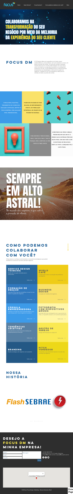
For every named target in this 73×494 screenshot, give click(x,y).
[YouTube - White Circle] (48, 457)
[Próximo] (65, 402)
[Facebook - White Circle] (46, 457)
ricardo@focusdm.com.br (49, 454)
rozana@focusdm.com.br (62, 454)
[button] (61, 280)
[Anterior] (7, 402)
